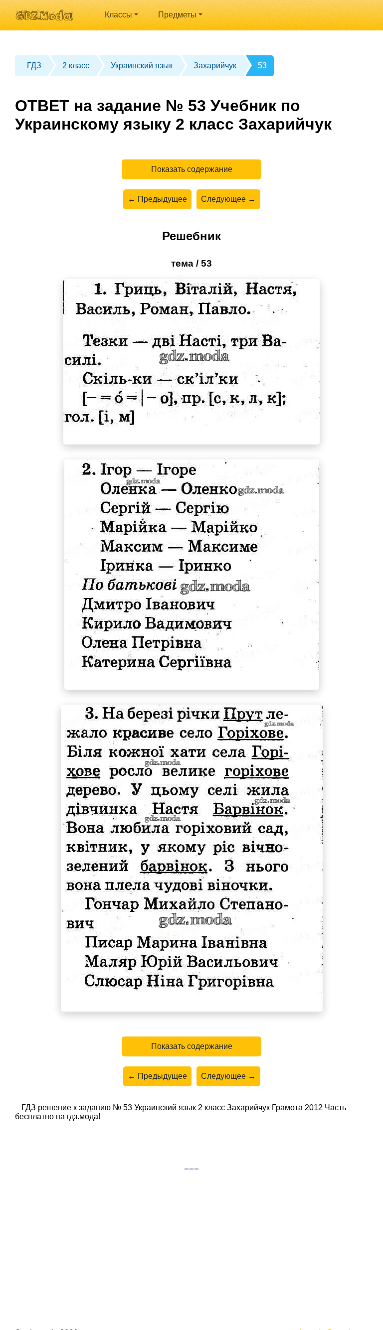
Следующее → (228, 199)
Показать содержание (191, 169)
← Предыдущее (157, 199)
